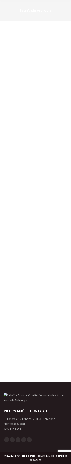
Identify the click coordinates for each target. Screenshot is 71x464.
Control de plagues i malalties (24, 164)
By (50, 164)
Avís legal (52, 456)
